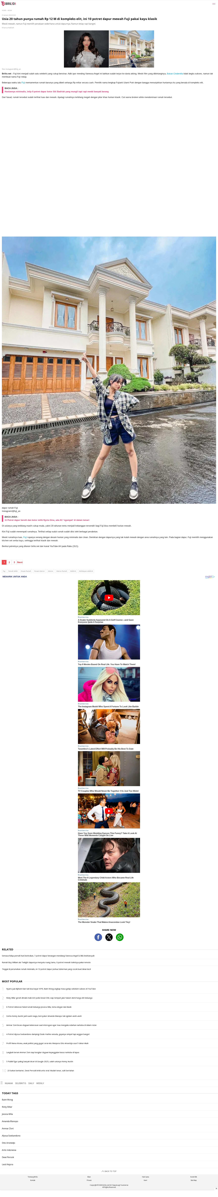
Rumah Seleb (13, 571)
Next (20, 562)
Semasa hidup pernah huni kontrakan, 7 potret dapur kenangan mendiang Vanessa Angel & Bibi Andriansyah (48, 955)
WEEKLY (40, 1083)
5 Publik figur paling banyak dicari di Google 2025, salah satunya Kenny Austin (39, 1061)
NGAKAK (9, 1083)
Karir (145, 1180)
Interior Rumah (61, 571)
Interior (50, 571)
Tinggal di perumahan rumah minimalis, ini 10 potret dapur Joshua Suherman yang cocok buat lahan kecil (46, 969)
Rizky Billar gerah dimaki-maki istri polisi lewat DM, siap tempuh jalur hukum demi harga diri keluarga (49, 998)
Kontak (32, 1180)
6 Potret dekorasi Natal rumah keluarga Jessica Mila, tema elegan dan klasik (38, 1007)
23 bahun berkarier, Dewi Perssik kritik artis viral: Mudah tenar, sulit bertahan (40, 1070)
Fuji (23, 82)
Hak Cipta (145, 1177)
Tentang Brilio (33, 1177)
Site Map (194, 1180)
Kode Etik (193, 1177)
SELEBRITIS (20, 1083)
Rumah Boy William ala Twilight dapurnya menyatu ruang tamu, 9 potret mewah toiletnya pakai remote (46, 962)
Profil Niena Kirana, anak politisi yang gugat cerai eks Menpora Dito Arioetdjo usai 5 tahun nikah (47, 1043)
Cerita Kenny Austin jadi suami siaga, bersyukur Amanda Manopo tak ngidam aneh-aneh (44, 1016)
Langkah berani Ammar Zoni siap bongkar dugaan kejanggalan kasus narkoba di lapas (42, 1052)
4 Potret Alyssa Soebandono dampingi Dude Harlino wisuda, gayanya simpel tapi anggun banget (48, 1034)
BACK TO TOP (110, 1171)
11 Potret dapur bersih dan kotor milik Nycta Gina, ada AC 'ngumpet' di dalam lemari (47, 520)
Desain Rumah (26, 571)
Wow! (10, 10)
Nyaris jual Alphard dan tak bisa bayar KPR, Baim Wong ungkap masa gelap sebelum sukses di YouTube (51, 988)
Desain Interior (39, 571)
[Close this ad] (216, 1188)
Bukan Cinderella (175, 73)
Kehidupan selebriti (86, 571)
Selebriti (73, 571)
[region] (109, 1194)
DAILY (31, 1083)
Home (4, 10)
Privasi (89, 1180)
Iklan (89, 1177)
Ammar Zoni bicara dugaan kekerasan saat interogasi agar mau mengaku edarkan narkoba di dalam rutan (51, 1025)
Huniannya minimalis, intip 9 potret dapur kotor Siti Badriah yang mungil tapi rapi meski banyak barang (57, 91)
